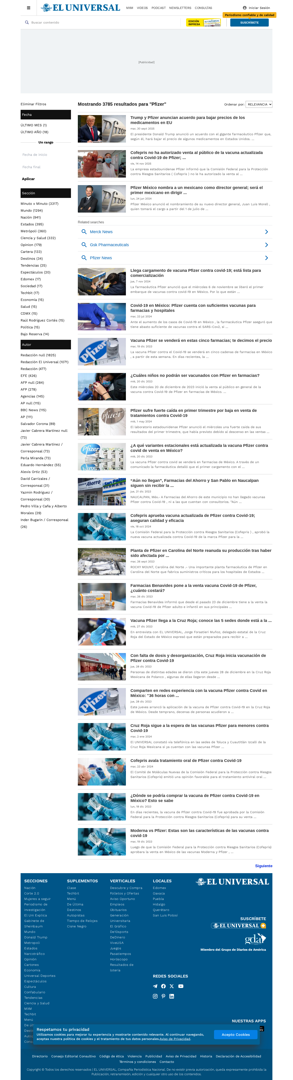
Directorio (40, 1056)
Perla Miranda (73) (36, 458)
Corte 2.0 (31, 893)
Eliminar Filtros (33, 104)
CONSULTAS (203, 8)
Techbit (30, 1014)
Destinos (74, 910)
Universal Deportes (40, 975)
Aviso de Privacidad (181, 1056)
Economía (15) (32, 300)
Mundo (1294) (32, 210)
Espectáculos (35, 981)
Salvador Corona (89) (38, 424)
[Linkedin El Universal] (171, 996)
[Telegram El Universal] (155, 987)
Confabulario (34, 992)
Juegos (115, 948)
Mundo (29, 932)
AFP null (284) (32, 383)
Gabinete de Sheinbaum (34, 923)
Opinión (30, 959)
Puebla (158, 899)
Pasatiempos (120, 954)
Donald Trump (35, 937)
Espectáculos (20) (35, 272)
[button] (249, 23)
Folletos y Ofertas (124, 893)
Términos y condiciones (137, 1062)
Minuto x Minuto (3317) (39, 204)
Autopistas (75, 915)
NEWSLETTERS (180, 8)
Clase (71, 888)
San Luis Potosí (165, 915)
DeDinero (117, 937)
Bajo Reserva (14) (35, 334)
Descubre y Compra (126, 888)
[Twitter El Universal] (171, 987)
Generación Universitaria (120, 918)
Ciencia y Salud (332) (38, 238)
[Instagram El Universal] (155, 996)
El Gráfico (118, 926)
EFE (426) (29, 376)
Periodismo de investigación (36, 907)
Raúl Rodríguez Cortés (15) (42, 320)
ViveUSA (117, 943)
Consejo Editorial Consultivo (73, 1056)
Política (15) (30, 327)
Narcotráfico (34, 954)
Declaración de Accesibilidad (238, 1056)
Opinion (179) (31, 245)
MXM (129, 8)
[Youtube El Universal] (181, 987)
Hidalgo (159, 904)
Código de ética (111, 1056)
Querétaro (161, 910)
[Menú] (29, 8)
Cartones (31, 965)
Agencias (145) (32, 396)
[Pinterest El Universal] (163, 996)
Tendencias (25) (33, 265)
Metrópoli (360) (33, 231)
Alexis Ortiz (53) (34, 472)
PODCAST (159, 8)
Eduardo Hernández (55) (41, 465)
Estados (31, 948)
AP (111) (27, 417)
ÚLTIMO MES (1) (34, 125)
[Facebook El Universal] (163, 987)
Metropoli (32, 943)
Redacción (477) (33, 369)
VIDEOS (142, 8)
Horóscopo (119, 959)
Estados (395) (32, 224)
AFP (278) (28, 389)
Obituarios (118, 910)
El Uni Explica (35, 915)
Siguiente (263, 866)
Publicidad (153, 1056)
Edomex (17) (31, 279)
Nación (29, 888)
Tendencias (33, 997)
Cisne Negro (77, 926)
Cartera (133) (31, 252)
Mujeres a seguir (37, 899)
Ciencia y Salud (37, 1003)
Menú (28, 1019)
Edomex (159, 888)
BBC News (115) (33, 410)
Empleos (117, 904)
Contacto (167, 1062)
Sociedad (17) (31, 286)
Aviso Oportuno (122, 899)
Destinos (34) (32, 258)
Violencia (135, 1056)
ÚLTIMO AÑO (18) (34, 132)
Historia (206, 1056)
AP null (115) (31, 403)
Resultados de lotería (122, 967)
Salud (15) (29, 307)
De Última (75, 904)
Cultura (30, 986)
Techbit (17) (30, 293)
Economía (32, 970)
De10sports (119, 932)
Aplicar (28, 179)
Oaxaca (159, 893)
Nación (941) (31, 217)
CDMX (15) (29, 313)
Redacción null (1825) (38, 355)
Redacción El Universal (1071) (44, 362)
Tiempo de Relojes (82, 921)
